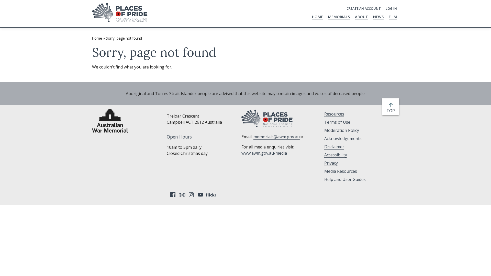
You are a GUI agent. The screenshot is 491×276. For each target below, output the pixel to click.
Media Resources (340, 171)
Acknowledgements (343, 138)
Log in (391, 8)
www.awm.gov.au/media (264, 153)
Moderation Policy (341, 130)
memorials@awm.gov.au (276, 137)
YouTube (200, 195)
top (391, 111)
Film (393, 16)
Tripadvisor (182, 195)
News (378, 16)
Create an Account (364, 8)
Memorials (339, 16)
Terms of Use (337, 122)
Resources (334, 114)
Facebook (173, 195)
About (361, 16)
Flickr (212, 195)
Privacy (331, 163)
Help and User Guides (345, 179)
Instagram (191, 195)
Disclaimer (334, 147)
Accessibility (335, 155)
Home (317, 16)
